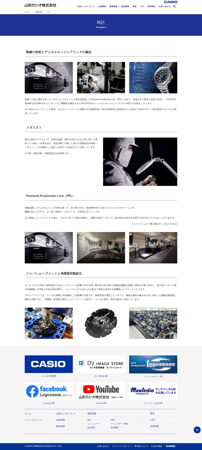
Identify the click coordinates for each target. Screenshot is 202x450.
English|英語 (156, 446)
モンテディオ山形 (152, 403)
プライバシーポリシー (121, 446)
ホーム (28, 413)
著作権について (141, 446)
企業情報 (102, 6)
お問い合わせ (164, 6)
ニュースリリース (33, 420)
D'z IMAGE (100, 376)
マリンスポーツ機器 (119, 424)
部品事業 (91, 427)
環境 (135, 6)
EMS (113, 420)
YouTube (100, 403)
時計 (89, 420)
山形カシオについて (86, 6)
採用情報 (151, 6)
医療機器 (114, 427)
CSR (142, 6)
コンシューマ (93, 424)
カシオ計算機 (47, 376)
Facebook (47, 403)
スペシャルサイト (152, 376)
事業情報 (113, 6)
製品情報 (125, 6)
